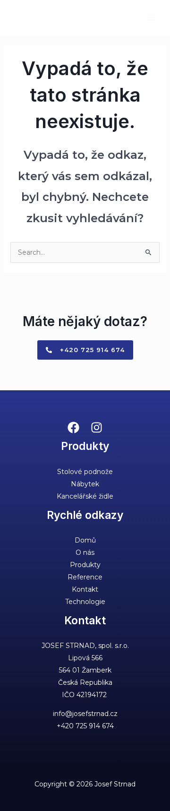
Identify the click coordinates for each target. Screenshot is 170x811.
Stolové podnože (85, 471)
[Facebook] (73, 427)
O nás (85, 552)
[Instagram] (96, 427)
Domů (85, 540)
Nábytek (85, 484)
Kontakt (85, 589)
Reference (85, 577)
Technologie (85, 601)
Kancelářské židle (85, 496)
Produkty (85, 565)
